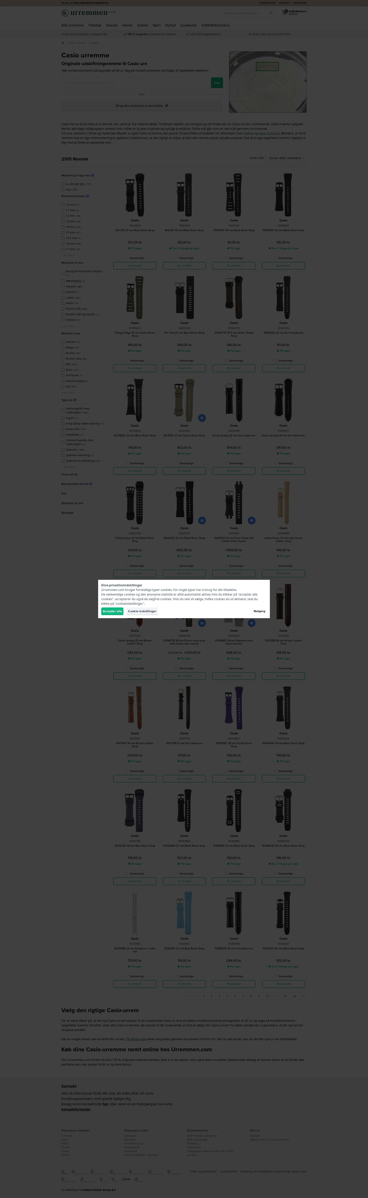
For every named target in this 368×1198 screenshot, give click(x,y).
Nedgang (259, 611)
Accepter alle (112, 611)
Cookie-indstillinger (142, 611)
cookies (166, 590)
